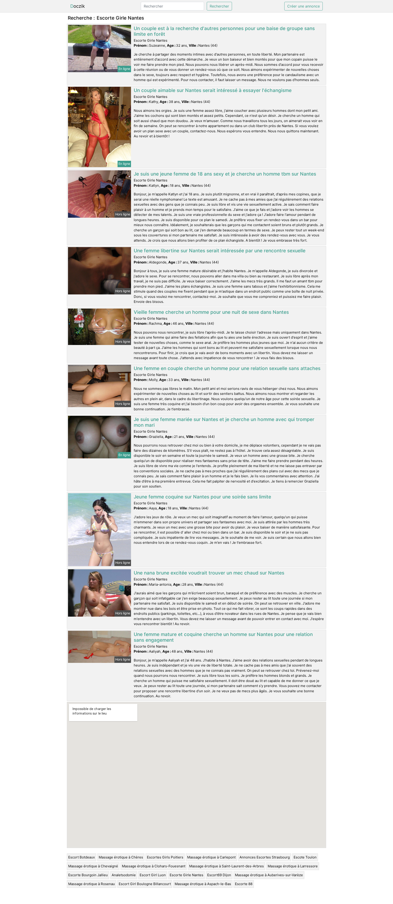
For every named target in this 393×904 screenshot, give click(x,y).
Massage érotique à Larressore (293, 866)
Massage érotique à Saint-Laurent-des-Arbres (226, 866)
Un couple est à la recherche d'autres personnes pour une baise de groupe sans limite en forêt (224, 31)
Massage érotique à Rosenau (91, 884)
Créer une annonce (303, 6)
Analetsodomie (124, 875)
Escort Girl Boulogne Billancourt (145, 884)
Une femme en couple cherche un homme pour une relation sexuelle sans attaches (227, 368)
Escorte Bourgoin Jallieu (88, 875)
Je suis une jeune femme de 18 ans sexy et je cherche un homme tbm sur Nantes (225, 174)
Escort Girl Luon (153, 875)
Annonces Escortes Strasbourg (264, 857)
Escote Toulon (305, 857)
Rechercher (219, 6)
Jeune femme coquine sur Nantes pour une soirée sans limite (202, 497)
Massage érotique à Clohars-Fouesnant (153, 866)
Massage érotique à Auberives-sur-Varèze (269, 875)
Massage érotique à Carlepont (211, 857)
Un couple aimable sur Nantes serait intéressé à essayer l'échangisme (213, 90)
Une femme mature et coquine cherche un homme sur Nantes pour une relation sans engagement (223, 637)
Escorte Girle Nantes (186, 875)
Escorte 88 (243, 884)
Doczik (77, 6)
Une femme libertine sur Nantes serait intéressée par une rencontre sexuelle (219, 250)
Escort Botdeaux (81, 857)
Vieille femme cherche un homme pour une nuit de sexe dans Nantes (211, 312)
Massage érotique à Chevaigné (93, 866)
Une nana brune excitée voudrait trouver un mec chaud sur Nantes (209, 573)
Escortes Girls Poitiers (165, 857)
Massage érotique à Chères (121, 857)
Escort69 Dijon (219, 875)
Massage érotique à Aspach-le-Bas (203, 884)
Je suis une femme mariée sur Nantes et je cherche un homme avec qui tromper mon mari (224, 422)
